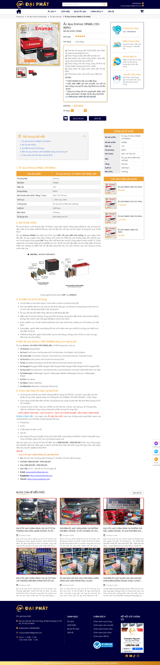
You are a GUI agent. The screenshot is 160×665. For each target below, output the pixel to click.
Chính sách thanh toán (103, 629)
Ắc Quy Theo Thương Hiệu (37, 16)
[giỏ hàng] (142, 11)
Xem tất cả (137, 493)
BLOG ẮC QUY (80, 11)
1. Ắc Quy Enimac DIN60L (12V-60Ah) (35, 141)
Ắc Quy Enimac (56, 16)
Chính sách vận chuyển (103, 625)
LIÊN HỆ (111, 11)
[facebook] (132, 637)
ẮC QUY (51, 11)
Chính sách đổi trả (101, 636)
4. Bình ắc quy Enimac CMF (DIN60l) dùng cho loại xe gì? (43, 151)
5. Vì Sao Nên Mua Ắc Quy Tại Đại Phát (36, 155)
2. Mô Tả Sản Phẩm (28, 144)
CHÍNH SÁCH (96, 11)
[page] (126, 656)
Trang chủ (20, 16)
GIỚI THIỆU (65, 11)
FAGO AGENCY (111, 663)
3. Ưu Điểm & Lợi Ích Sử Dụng (32, 148)
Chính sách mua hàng (102, 621)
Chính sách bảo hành (102, 632)
